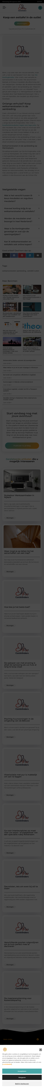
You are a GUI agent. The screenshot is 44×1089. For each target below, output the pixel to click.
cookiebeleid (7, 1064)
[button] (40, 1050)
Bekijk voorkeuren (22, 1084)
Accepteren (22, 1071)
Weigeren (22, 1077)
